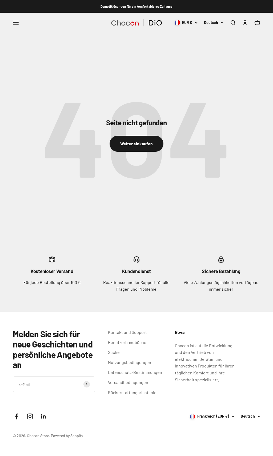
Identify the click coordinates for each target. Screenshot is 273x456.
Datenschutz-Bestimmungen (135, 372)
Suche (114, 352)
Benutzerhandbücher (128, 342)
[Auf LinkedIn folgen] (43, 416)
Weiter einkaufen (136, 143)
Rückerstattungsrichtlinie (132, 392)
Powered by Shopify (67, 435)
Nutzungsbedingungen (129, 362)
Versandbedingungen (128, 382)
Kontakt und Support (127, 332)
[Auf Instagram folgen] (30, 416)
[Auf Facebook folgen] (16, 416)
